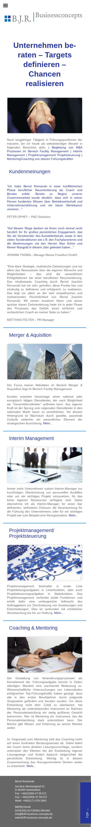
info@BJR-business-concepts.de (34, 814)
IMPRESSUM (22, 807)
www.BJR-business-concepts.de (33, 817)
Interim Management (31, 438)
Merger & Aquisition (30, 335)
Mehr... (47, 423)
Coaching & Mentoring (33, 628)
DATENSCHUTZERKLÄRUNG (32, 810)
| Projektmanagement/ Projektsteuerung (53, 155)
